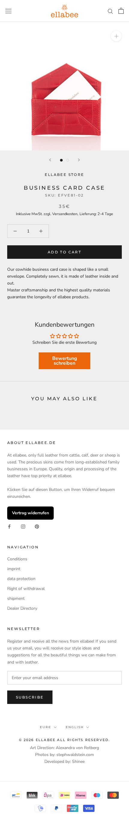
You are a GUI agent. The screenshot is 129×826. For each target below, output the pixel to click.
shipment (16, 598)
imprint (13, 569)
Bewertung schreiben (64, 360)
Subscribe (30, 697)
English (75, 727)
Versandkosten (64, 213)
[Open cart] (121, 11)
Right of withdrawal (26, 588)
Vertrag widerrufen (30, 513)
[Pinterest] (37, 526)
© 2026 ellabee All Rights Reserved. (64, 740)
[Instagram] (23, 526)
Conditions (17, 559)
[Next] (79, 160)
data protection (21, 579)
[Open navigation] (8, 11)
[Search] (110, 10)
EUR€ (45, 727)
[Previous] (50, 160)
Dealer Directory (22, 608)
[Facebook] (9, 526)
